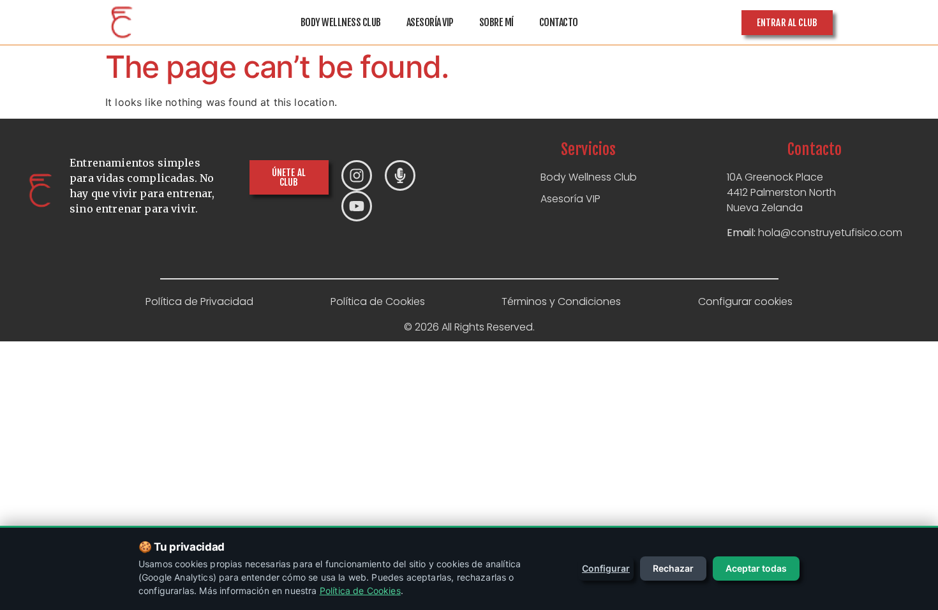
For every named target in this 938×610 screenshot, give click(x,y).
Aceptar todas (756, 568)
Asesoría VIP (430, 22)
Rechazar (673, 568)
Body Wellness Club (341, 22)
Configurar (606, 568)
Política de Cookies (378, 301)
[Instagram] (356, 175)
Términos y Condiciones (561, 301)
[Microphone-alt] (400, 175)
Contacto (558, 22)
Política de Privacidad (199, 301)
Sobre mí (496, 22)
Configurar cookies (745, 301)
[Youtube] (356, 206)
